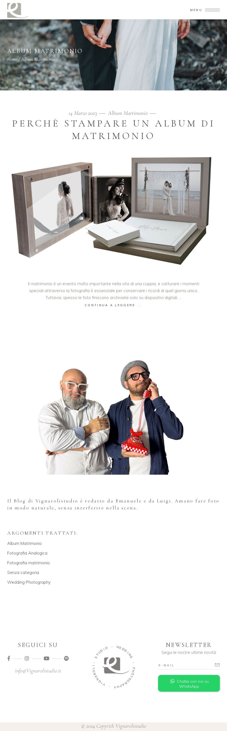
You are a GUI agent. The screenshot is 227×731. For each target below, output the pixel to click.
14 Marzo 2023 (83, 113)
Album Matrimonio (128, 113)
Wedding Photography (29, 582)
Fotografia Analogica (27, 553)
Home (12, 59)
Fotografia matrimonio (28, 562)
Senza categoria (23, 572)
